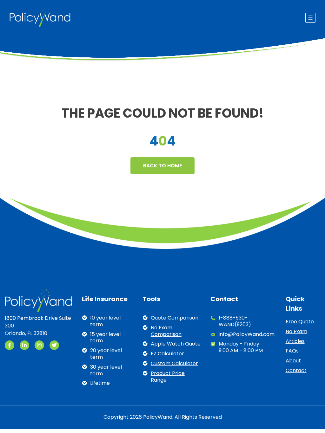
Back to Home (162, 165)
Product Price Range (168, 377)
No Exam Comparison (166, 331)
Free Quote (300, 322)
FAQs (292, 351)
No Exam (296, 331)
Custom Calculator (174, 363)
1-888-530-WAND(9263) (235, 321)
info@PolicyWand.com (247, 334)
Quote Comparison (174, 318)
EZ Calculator (167, 354)
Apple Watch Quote (176, 344)
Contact (296, 370)
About (293, 361)
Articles (295, 341)
